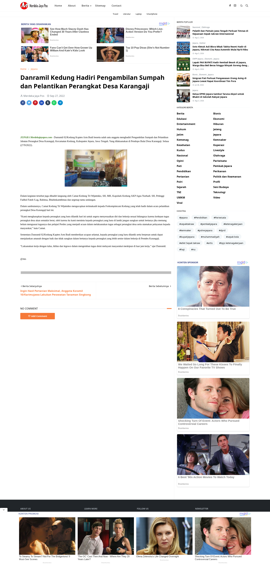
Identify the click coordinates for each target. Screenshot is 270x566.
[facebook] (230, 5)
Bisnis (195, 74)
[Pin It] (35, 102)
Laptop (139, 14)
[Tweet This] (29, 102)
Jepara (195, 43)
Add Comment (39, 316)
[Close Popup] (4, 510)
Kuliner (203, 43)
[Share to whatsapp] (54, 102)
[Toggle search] (247, 5)
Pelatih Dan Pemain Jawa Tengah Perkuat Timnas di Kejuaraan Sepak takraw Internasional (220, 32)
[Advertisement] (77, 117)
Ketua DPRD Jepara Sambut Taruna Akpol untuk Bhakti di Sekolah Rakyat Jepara (218, 95)
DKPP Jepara (198, 58)
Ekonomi (209, 58)
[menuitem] (58, 5)
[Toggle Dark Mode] (241, 5)
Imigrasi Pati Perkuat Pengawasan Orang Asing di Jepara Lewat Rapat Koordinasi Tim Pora (219, 80)
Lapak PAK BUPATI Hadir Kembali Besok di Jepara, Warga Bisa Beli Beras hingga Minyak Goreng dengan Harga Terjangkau (221, 65)
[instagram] (235, 5)
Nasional (196, 27)
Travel (115, 14)
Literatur (127, 14)
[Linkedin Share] (41, 102)
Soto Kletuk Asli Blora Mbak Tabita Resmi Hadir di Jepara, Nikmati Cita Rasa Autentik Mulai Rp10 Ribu (220, 48)
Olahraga (206, 27)
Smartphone (152, 14)
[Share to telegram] (60, 102)
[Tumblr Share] (47, 102)
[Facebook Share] (22, 102)
